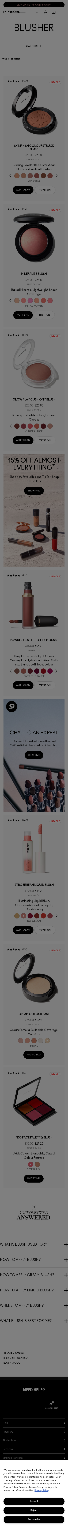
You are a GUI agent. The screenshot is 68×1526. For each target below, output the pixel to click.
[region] (34, 1493)
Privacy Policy (42, 1490)
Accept (34, 1501)
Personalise (34, 1519)
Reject (34, 1510)
